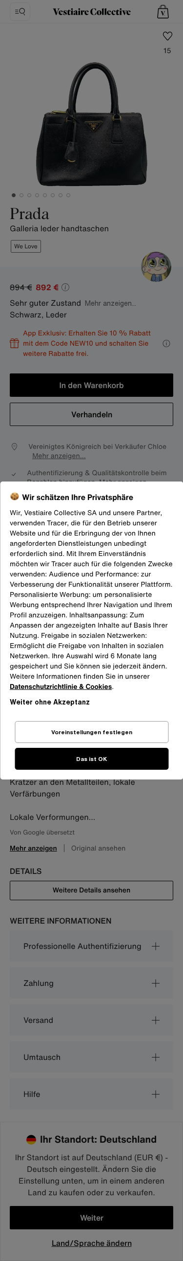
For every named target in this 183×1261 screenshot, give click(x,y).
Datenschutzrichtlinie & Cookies (61, 687)
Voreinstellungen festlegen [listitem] (91, 732)
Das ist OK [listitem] (91, 759)
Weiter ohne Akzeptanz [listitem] (50, 702)
